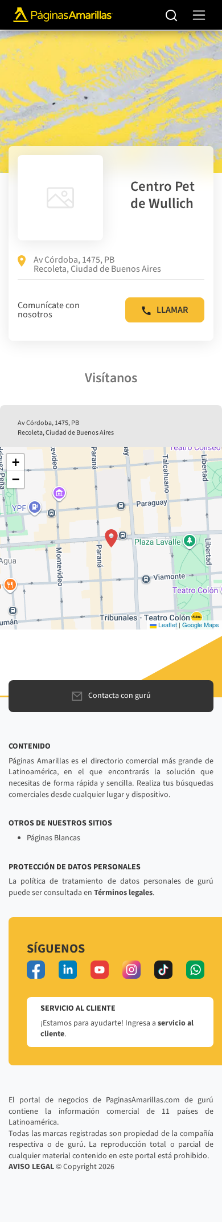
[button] (111, 538)
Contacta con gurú (119, 695)
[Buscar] (171, 15)
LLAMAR (172, 310)
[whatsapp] (195, 970)
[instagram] (131, 970)
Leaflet (167, 624)
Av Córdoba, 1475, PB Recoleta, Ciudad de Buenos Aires (97, 264)
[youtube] (100, 970)
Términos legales (123, 892)
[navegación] (198, 15)
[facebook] (36, 970)
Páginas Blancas (53, 838)
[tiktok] (163, 970)
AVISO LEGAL (31, 1166)
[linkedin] (68, 970)
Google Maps (200, 624)
